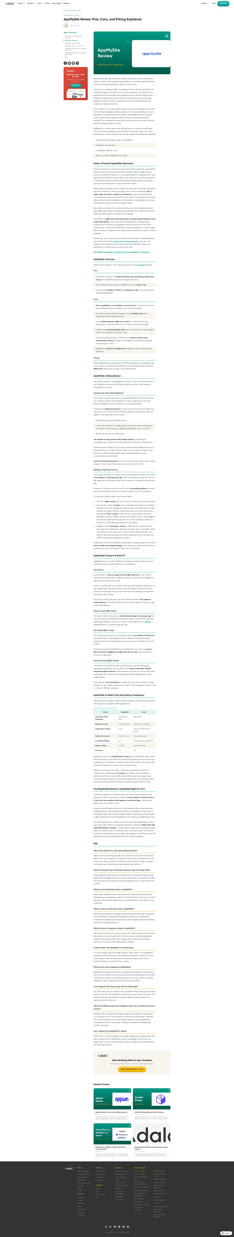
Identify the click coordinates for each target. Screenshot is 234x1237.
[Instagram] (110, 1226)
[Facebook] (114, 1226)
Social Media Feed (159, 1193)
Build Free (223, 3)
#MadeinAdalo (119, 1196)
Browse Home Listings (141, 1204)
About (98, 1188)
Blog (97, 1191)
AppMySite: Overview (71, 40)
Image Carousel (158, 1190)
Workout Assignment (160, 1179)
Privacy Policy (100, 1194)
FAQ (66, 57)
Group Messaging (159, 1200)
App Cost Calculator (121, 1185)
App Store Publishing (83, 1183)
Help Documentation (121, 1171)
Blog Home (67, 10)
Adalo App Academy (121, 1174)
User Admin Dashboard (141, 1187)
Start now (75, 85)
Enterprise (80, 1186)
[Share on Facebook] (69, 63)
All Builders (80, 1197)
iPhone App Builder (83, 1171)
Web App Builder (82, 1177)
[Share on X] (65, 63)
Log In (214, 3)
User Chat (157, 1203)
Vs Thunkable (81, 1209)
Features (66, 3)
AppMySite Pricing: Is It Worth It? (74, 46)
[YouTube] (123, 1226)
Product (20, 3)
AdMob (147, 622)
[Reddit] (128, 1226)
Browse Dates (138, 1201)
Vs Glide (79, 1206)
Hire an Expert (56, 3)
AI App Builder (81, 1180)
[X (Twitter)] (106, 1226)
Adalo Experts (119, 1182)
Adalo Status (119, 1199)
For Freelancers (101, 1174)
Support (204, 3)
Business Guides (76, 10)
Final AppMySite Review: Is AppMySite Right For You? (76, 53)
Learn (39, 3)
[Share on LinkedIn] (73, 63)
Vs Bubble (80, 1200)
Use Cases (99, 1180)
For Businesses (100, 1171)
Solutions (30, 3)
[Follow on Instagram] (77, 63)
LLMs (97, 1197)
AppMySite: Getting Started (72, 43)
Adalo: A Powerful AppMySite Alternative (73, 36)
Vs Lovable (80, 1212)
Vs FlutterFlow (81, 1203)
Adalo (142, 172)
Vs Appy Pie (80, 1215)
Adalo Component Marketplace (126, 241)
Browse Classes (139, 1198)
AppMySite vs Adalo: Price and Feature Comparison (76, 49)
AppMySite (141, 265)
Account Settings (139, 1174)
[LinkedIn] (119, 1226)
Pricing (47, 3)
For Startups (100, 1177)
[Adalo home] (10, 3)
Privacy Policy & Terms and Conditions (117, 1232)
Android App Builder (83, 1174)
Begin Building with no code (132, 1069)
